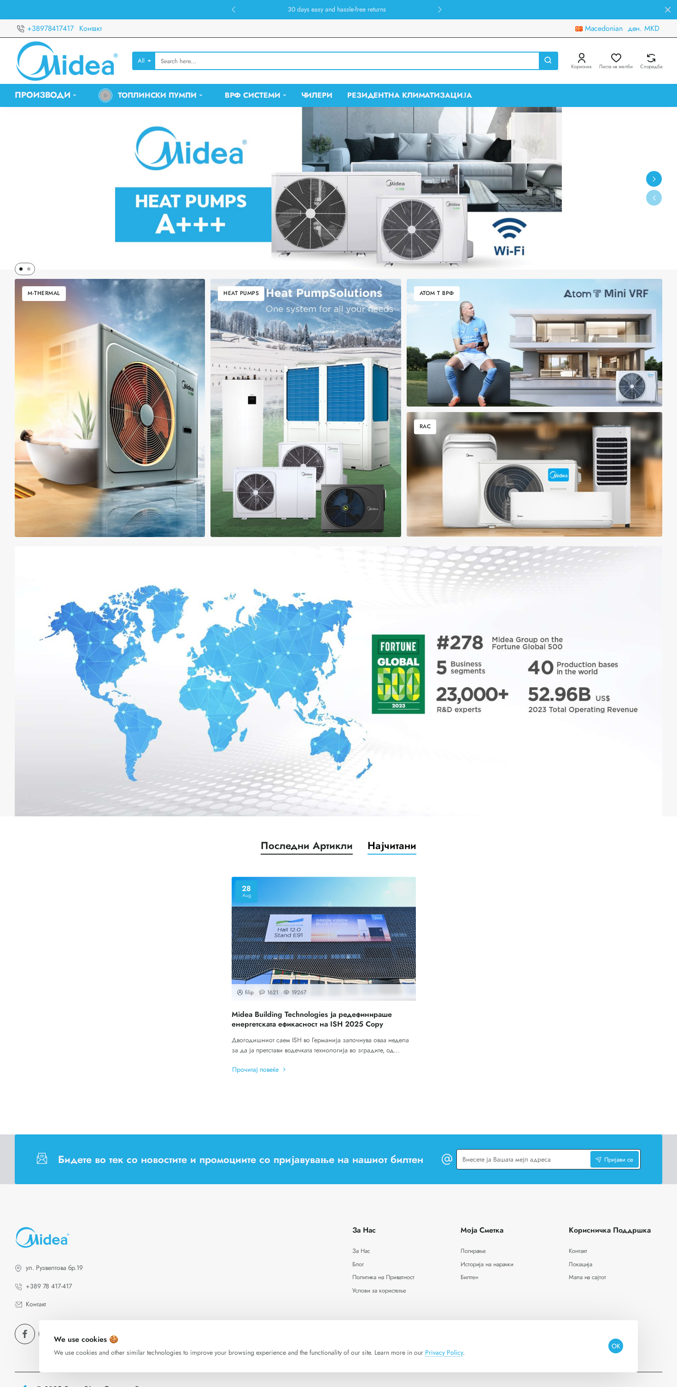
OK (616, 1346)
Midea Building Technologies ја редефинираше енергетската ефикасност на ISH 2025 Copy (312, 1019)
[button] (233, 9)
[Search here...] (548, 61)
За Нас (364, 1230)
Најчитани (392, 845)
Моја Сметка (482, 1230)
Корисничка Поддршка (610, 1230)
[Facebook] (25, 1334)
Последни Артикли (307, 845)
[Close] (667, 9)
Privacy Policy (444, 1352)
